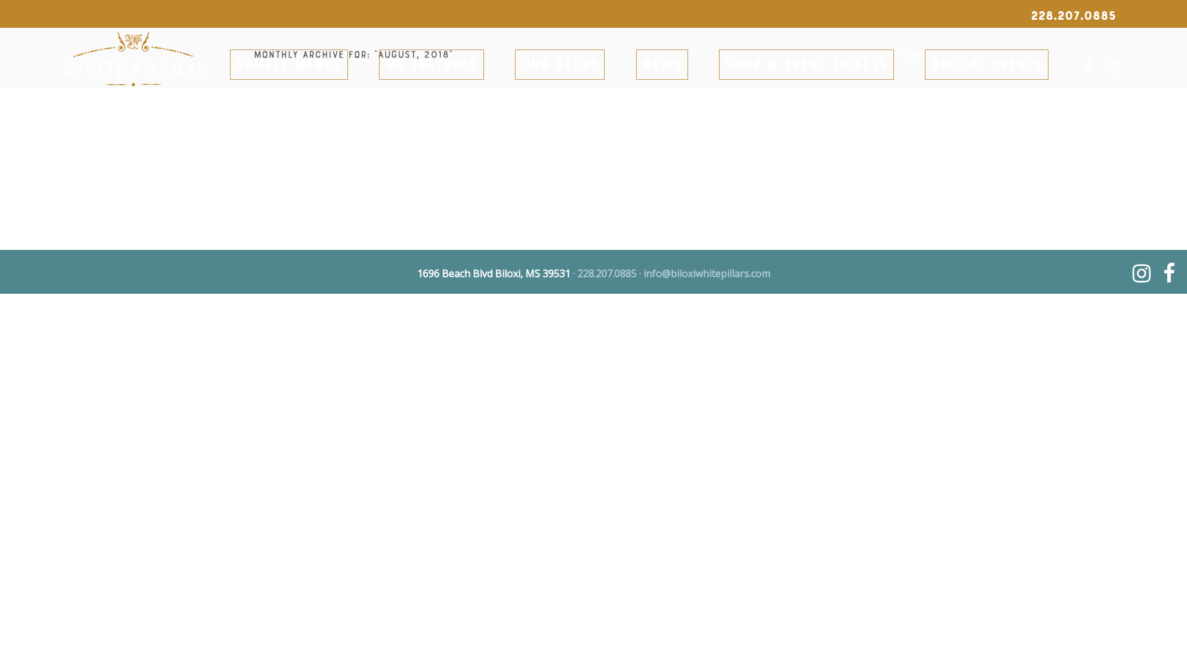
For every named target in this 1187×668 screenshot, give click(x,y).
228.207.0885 (607, 273)
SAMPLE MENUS (289, 66)
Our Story (559, 66)
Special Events (986, 66)
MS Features (431, 66)
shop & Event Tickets (806, 66)
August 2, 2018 (30, 148)
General (74, 148)
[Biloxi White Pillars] (133, 70)
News (662, 66)
